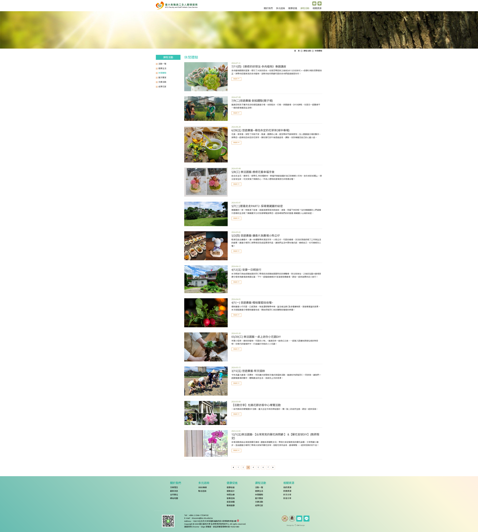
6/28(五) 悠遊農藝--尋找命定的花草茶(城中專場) (260, 130)
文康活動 (259, 502)
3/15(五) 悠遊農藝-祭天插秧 (248, 370)
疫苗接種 (231, 502)
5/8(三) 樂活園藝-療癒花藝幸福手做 (252, 171)
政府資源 (287, 487)
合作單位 (174, 495)
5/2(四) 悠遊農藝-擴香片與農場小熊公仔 (255, 235)
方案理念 (174, 487)
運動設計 (231, 491)
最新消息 (174, 491)
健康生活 (259, 491)
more (235, 79)
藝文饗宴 (259, 498)
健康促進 (292, 8)
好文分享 (287, 495)
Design (301, 525)
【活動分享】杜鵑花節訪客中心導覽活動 (256, 405)
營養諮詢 (231, 498)
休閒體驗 (259, 495)
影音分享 (287, 498)
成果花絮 (259, 505)
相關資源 (317, 8)
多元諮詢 (280, 8)
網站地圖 (174, 498)
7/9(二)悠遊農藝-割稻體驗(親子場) (252, 100)
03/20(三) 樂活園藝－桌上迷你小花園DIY (256, 336)
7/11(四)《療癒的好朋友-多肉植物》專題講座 (258, 66)
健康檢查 (231, 487)
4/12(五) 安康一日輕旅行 (246, 269)
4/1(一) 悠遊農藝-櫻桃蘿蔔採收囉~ (252, 302)
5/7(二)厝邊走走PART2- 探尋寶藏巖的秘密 (257, 206)
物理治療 (231, 495)
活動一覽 (259, 487)
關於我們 (268, 8)
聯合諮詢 (202, 491)
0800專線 (202, 487)
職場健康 (231, 505)
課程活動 (304, 8)
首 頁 (297, 51)
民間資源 (287, 491)
